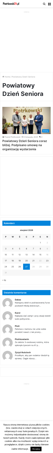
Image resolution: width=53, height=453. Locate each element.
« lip (4, 280)
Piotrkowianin (22, 339)
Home (7, 77)
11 (13, 254)
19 (20, 260)
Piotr (17, 326)
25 (12, 266)
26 (19, 266)
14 (33, 254)
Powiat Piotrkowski (12, 137)
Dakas (18, 299)
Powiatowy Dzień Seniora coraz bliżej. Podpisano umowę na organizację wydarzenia (24, 145)
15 (40, 254)
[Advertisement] (26, 39)
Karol (17, 313)
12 (20, 254)
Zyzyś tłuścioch (23, 352)
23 (47, 260)
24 (6, 266)
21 (33, 260)
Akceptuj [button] (36, 449)
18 (13, 260)
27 (26, 266)
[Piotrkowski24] (11, 3)
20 (26, 260)
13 (26, 254)
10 (6, 254)
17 (6, 260)
